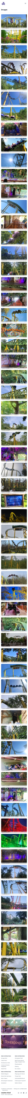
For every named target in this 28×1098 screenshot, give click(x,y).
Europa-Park (4, 1058)
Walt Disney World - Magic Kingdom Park (20, 1061)
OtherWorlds (7, 646)
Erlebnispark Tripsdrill (20, 1080)
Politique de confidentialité (20, 1088)
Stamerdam (7, 399)
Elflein (6, 321)
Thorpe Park (18, 1076)
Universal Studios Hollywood (5, 1065)
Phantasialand (18, 1064)
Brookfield (7, 151)
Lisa (6, 476)
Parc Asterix (18, 1068)
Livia (6, 59)
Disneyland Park (19, 1058)
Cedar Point (4, 1060)
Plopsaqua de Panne (20, 1074)
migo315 (7, 28)
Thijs (6, 74)
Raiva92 (6, 43)
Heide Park (3, 1068)
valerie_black (7, 492)
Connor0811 (7, 136)
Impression (5, 1090)
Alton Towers (4, 1078)
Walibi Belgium (4, 1074)
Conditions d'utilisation (6, 1088)
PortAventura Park (5, 1062)
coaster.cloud (6, 1093)
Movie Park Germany (6, 1076)
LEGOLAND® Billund (20, 1078)
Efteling (17, 1066)
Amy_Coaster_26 (8, 291)
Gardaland (3, 1083)
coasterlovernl (8, 553)
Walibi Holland (18, 1083)
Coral (6, 569)
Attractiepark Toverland (6, 1080)
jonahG (6, 522)
